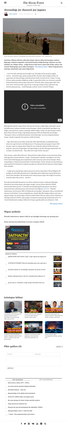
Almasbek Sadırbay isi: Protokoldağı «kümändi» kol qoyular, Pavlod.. (27, 269)
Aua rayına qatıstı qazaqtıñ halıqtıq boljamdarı (21, 386)
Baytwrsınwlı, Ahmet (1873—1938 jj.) (18, 382)
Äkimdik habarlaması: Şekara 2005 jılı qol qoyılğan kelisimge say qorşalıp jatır (31, 216)
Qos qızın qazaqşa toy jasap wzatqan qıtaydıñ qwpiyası (24, 400)
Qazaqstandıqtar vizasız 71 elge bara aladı (20, 410)
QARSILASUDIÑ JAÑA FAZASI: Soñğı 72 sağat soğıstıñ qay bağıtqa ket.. (27, 256)
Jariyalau (10, 368)
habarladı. (46, 189)
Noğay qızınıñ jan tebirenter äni (17, 403)
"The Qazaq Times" (41, 67)
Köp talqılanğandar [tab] (45, 379)
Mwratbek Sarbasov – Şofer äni (17, 389)
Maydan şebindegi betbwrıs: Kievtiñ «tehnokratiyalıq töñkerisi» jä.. (26, 276)
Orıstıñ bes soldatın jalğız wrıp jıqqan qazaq (21, 396)
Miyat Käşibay (13, 14)
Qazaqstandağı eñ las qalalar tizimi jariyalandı (21, 393)
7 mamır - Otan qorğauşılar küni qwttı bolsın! (21, 414)
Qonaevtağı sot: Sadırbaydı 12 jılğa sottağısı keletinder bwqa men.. (26, 282)
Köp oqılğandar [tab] (18, 379)
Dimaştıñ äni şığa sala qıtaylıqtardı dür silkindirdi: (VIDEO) (25, 407)
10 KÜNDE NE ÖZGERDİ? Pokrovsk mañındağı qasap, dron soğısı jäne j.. (27, 263)
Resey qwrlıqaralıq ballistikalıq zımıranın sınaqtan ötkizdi (24, 222)
